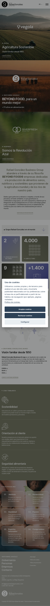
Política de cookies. (12, 302)
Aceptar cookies (25, 309)
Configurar (25, 322)
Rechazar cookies (25, 316)
